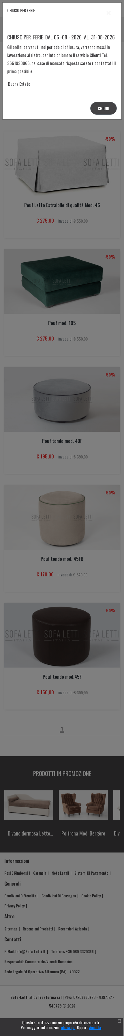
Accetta (95, 1027)
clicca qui (68, 1027)
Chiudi (103, 108)
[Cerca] (110, 512)
